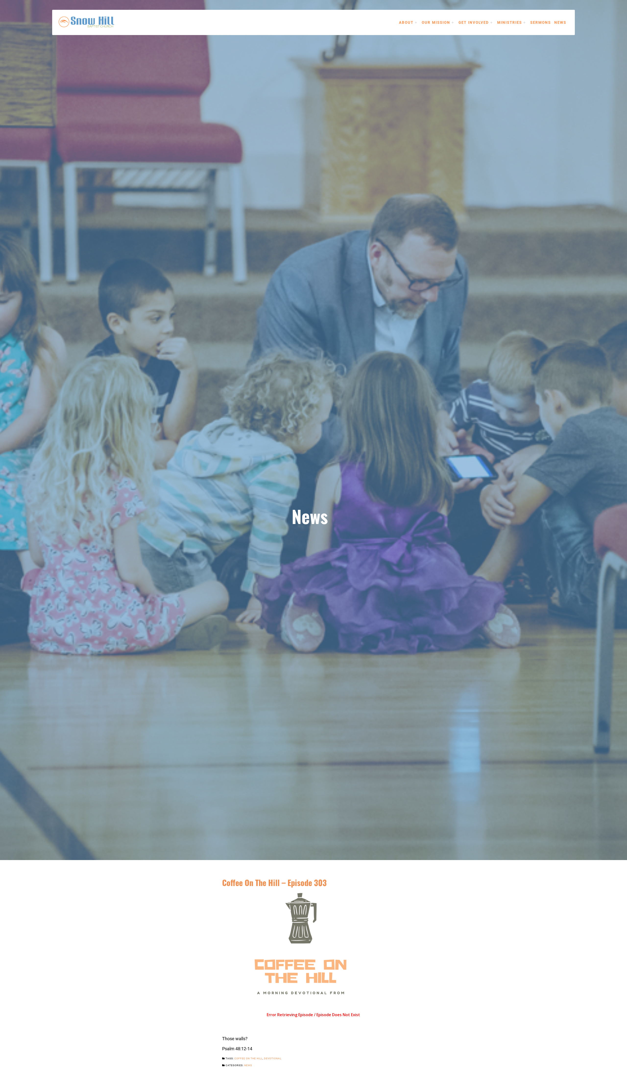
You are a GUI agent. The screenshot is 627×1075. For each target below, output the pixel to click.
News (560, 22)
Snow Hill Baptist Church (94, 22)
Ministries (509, 22)
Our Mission (436, 22)
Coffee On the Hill (248, 1058)
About (406, 22)
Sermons (540, 22)
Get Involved (473, 22)
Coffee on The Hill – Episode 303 (274, 882)
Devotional (272, 1058)
